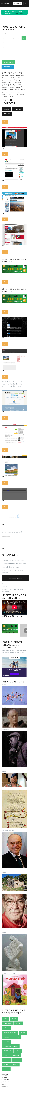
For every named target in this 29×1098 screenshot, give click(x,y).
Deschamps (12, 79)
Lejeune (11, 87)
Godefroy (18, 81)
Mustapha (16, 1037)
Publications (17, 109)
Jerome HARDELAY (8, 62)
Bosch (20, 72)
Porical (23, 89)
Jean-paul (7, 1060)
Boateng (5, 74)
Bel (22, 74)
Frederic (6, 1064)
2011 (5, 122)
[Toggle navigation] (25, 3)
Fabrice (15, 1064)
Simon (4, 94)
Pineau (17, 89)
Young (11, 96)
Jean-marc (17, 1060)
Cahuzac (11, 77)
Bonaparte (5, 75)
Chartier (5, 77)
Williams (5, 96)
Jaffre (19, 84)
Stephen (6, 1037)
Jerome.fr (5, 3)
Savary (18, 93)
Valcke (22, 94)
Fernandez (5, 81)
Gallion (4, 82)
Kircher (10, 86)
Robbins (5, 93)
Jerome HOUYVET (7, 67)
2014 (5, 219)
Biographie (6, 109)
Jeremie (6, 1055)
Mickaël (18, 1023)
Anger (4, 72)
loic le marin (8, 1023)
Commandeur (20, 75)
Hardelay (18, 82)
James (14, 84)
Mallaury (6, 1041)
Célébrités (17, 3)
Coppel (18, 77)
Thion (9, 94)
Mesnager (5, 89)
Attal (15, 72)
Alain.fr (6, 1069)
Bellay (17, 74)
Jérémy (5, 1019)
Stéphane (6, 1028)
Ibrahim (23, 1032)
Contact (4, 1084)
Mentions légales (7, 1083)
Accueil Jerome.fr (7, 1074)
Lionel (18, 1050)
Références (7, 114)
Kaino (16, 86)
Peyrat (4, 91)
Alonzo (10, 72)
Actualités (5, 1076)
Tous (5, 33)
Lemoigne (18, 87)
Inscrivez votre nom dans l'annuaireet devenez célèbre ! (15, 578)
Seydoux (11, 93)
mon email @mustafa (10, 1032)
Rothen (10, 91)
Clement (5, 79)
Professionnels (6, 1079)
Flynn (19, 79)
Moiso (11, 89)
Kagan (21, 86)
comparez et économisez (9, 654)
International (5, 1081)
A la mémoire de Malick (11, 1046)
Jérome (14, 1019)
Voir (3, 148)
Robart (16, 91)
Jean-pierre (15, 1055)
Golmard (11, 82)
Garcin (12, 81)
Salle (23, 93)
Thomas (15, 94)
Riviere (22, 91)
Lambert (5, 87)
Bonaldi (11, 74)
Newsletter (5, 1086)
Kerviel (4, 86)
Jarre (9, 84)
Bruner (12, 75)
